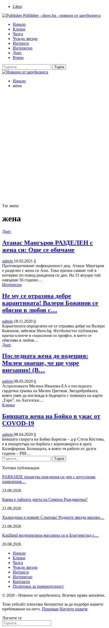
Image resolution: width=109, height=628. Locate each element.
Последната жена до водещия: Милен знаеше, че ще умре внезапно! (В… (45, 362)
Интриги (21, 43)
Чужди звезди (25, 38)
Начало (19, 24)
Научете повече (74, 609)
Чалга (18, 34)
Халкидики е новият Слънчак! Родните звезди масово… (53, 517)
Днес (17, 53)
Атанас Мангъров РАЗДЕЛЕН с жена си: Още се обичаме (47, 246)
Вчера (18, 57)
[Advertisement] (54, 146)
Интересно (22, 48)
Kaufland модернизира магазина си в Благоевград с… (50, 535)
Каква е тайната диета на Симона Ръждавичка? (45, 499)
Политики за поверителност (38, 586)
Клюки (19, 29)
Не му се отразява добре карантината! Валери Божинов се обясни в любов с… (50, 302)
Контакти (21, 581)
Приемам (50, 609)
